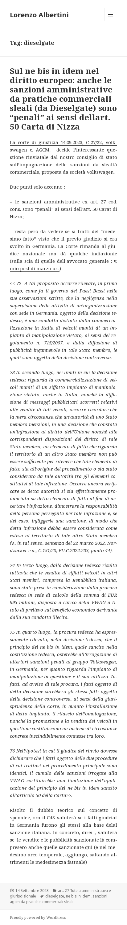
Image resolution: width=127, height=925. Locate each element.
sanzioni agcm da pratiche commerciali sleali (58, 898)
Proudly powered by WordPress (38, 917)
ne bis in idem (78, 896)
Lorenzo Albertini (39, 14)
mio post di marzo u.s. (34, 268)
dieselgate (54, 896)
